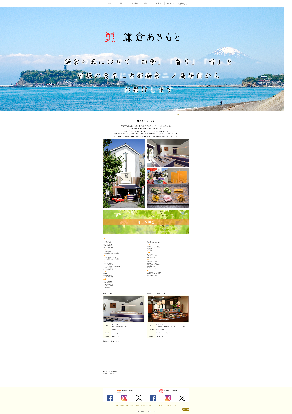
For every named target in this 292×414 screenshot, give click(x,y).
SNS (176, 405)
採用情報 (158, 3)
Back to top (186, 409)
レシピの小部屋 (134, 3)
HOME (109, 3)
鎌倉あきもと (170, 3)
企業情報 (146, 3)
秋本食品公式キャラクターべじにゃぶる (183, 3)
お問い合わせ (170, 405)
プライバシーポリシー (160, 405)
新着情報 (122, 405)
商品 (121, 3)
